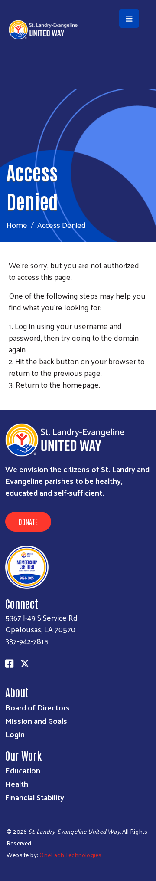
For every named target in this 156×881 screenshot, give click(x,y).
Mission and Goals (36, 720)
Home (16, 224)
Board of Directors (37, 707)
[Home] (78, 1)
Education (22, 770)
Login (15, 734)
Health (16, 783)
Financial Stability (34, 797)
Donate (28, 521)
